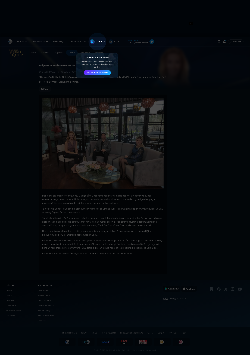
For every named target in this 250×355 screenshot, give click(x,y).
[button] (115, 56)
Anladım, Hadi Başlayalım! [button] (97, 72)
